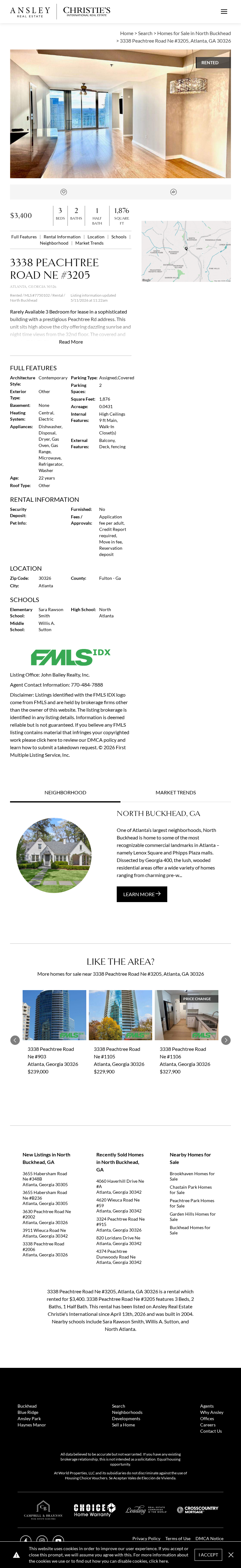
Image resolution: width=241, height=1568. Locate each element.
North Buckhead (23, 300)
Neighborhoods (127, 1412)
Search (118, 1406)
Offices (207, 1418)
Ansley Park (29, 1418)
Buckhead (27, 1406)
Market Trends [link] (89, 243)
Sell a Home (123, 1424)
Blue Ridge (28, 1412)
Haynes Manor (32, 1424)
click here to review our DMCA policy (76, 740)
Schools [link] (119, 236)
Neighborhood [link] (54, 243)
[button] (186, 251)
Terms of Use (177, 1538)
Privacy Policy (146, 1538)
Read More (71, 342)
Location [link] (96, 236)
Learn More (139, 894)
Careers (208, 1424)
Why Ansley (211, 1412)
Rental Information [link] (63, 236)
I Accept (208, 1554)
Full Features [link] (24, 236)
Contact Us (211, 1431)
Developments (126, 1418)
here (163, 1561)
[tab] (65, 793)
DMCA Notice (209, 1538)
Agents (207, 1406)
